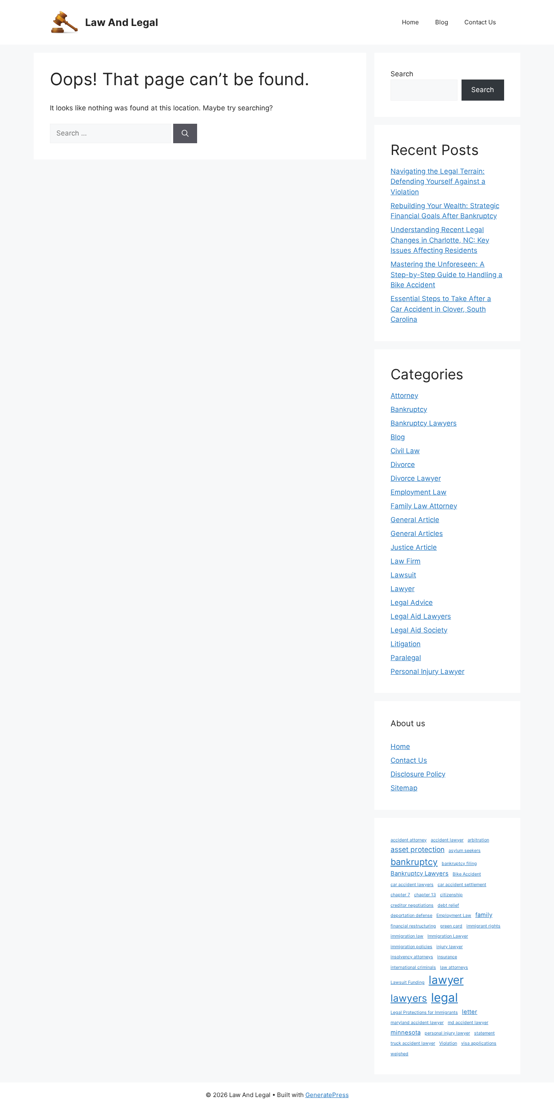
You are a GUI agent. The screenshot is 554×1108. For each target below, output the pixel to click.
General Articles (417, 533)
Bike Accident (467, 874)
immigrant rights (483, 926)
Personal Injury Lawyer (427, 671)
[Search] (185, 133)
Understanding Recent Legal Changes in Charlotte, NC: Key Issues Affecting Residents (440, 240)
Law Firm (406, 561)
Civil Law (405, 451)
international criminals (413, 967)
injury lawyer (449, 946)
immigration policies (411, 946)
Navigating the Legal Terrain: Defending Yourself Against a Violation (438, 181)
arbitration (478, 840)
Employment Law (419, 492)
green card (451, 926)
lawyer (446, 980)
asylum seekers (465, 850)
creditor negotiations (412, 905)
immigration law (407, 936)
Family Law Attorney (424, 506)
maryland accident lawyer (417, 1022)
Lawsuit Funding (408, 982)
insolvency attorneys (412, 957)
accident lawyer (447, 840)
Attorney (404, 396)
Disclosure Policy (418, 774)
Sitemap (404, 788)
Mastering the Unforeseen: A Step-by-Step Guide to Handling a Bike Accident (446, 274)
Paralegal (406, 658)
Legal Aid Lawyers (421, 616)
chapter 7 (400, 894)
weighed (399, 1053)
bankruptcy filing (459, 863)
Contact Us (480, 22)
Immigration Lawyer (447, 936)
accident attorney (409, 840)
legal (444, 997)
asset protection (417, 849)
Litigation (406, 644)
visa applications (478, 1043)
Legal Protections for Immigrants (424, 1012)
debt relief (448, 905)
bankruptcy (414, 861)
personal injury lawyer (447, 1033)
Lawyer (402, 589)
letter (469, 1011)
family (483, 915)
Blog (441, 22)
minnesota (406, 1032)
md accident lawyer (468, 1022)
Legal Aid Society (419, 630)
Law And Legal (121, 22)
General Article (415, 520)
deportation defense (411, 915)
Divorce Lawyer (416, 478)
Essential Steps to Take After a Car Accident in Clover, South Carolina (441, 309)
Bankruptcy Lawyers (424, 423)
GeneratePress (327, 1095)
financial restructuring (413, 926)
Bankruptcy (409, 409)
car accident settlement (462, 884)
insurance (447, 957)
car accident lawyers (412, 884)
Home (410, 22)
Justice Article (414, 547)
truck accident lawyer (413, 1043)
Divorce (403, 464)
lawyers (409, 998)
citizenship (451, 894)
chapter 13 (425, 894)
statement (484, 1033)
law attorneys (454, 967)
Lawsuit (403, 575)
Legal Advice (412, 602)
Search (402, 74)
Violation (448, 1043)
